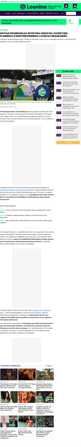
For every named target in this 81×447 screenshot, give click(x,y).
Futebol (7, 13)
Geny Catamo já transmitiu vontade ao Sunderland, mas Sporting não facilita (71, 106)
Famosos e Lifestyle (52, 13)
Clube (14, 13)
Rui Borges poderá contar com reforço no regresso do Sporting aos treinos (71, 121)
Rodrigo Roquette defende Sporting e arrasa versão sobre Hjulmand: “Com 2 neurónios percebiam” (70, 76)
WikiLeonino (21, 13)
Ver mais (68, 142)
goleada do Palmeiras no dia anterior (13, 190)
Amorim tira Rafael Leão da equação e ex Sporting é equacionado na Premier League (71, 91)
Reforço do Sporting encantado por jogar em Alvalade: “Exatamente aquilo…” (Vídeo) (70, 84)
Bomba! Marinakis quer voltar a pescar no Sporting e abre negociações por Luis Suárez (71, 128)
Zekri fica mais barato (54, 1)
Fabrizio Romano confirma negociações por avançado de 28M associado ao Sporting (71, 99)
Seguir (71, 23)
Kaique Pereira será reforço (68, 1)
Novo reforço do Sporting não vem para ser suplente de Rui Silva (71, 113)
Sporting (48, 116)
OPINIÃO (42, 13)
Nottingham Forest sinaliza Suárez (18, 1)
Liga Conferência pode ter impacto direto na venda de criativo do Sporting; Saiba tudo (70, 136)
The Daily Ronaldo (32, 13)
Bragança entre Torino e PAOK (38, 1)
